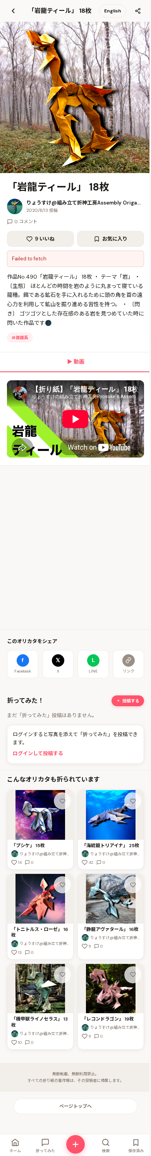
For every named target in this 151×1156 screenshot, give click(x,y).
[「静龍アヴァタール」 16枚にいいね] (132, 884)
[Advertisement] (75, 547)
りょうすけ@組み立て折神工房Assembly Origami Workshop (85, 202)
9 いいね (45, 239)
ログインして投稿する (38, 753)
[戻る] (13, 10)
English (112, 11)
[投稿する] (75, 1144)
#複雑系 (20, 337)
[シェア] (137, 10)
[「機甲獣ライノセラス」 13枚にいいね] (62, 974)
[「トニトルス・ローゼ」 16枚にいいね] (62, 884)
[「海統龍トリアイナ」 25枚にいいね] (132, 800)
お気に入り (114, 239)
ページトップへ (75, 1106)
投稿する (130, 701)
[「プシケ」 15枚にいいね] (62, 800)
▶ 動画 (75, 361)
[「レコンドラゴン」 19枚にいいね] (132, 974)
